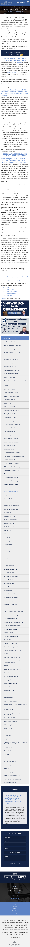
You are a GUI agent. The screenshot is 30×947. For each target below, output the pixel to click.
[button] (28, 3)
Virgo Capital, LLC (8, 768)
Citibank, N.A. (7, 403)
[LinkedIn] (18, 899)
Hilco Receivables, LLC (9, 488)
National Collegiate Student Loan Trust (13, 622)
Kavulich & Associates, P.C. (10, 519)
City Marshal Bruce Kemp (8, 289)
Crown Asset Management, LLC (12, 421)
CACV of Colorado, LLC (9, 389)
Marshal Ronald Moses (9, 586)
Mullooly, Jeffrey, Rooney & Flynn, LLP (13, 611)
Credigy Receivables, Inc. (10, 414)
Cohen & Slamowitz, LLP (10, 406)
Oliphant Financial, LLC (9, 632)
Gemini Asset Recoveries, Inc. (11, 470)
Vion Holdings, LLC (8, 765)
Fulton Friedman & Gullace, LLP (12, 463)
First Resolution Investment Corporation (14, 456)
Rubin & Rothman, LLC (9, 697)
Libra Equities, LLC (8, 544)
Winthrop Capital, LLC (9, 772)
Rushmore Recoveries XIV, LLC (13, 72)
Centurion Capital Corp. (10, 399)
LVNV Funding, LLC (9, 555)
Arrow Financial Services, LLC (11, 359)
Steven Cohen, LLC (8, 728)
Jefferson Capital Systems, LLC (11, 502)
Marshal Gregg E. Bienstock (11, 576)
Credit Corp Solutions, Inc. (10, 417)
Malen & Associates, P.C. (10, 565)
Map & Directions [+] (15, 892)
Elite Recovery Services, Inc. (11, 435)
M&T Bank (6, 558)
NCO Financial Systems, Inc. (11, 618)
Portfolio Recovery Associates (11, 654)
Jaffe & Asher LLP (8, 498)
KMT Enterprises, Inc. (9, 534)
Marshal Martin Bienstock (10, 579)
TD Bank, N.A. (7, 735)
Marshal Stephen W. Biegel (10, 594)
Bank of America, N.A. (9, 377)
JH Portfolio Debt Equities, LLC (11, 505)
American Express (8, 356)
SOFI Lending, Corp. (9, 725)
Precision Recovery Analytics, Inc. (12, 657)
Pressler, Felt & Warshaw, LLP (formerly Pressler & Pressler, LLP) (14, 661)
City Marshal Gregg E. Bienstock (10, 291)
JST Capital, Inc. (8, 512)
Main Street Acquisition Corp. (11, 562)
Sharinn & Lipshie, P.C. (9, 717)
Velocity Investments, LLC (10, 761)
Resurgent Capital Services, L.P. (11, 683)
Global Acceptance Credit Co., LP (12, 473)
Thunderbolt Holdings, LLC (10, 747)
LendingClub (7, 537)
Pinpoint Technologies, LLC (10, 647)
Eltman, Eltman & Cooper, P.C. (11, 438)
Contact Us (15, 908)
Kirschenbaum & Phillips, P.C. (11, 526)
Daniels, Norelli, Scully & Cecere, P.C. (13, 428)
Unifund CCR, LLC (8, 754)
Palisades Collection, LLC (10, 639)
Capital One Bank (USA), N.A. (11, 392)
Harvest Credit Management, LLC (12, 484)
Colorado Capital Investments (11, 410)
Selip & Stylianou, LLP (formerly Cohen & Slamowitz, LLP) (14, 713)
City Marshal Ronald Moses (9, 287)
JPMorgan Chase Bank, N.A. (11, 509)
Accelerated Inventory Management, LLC (14, 349)
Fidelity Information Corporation (12, 452)
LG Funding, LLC (8, 541)
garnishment (19, 62)
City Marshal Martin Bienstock (9, 293)
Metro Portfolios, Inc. (9, 590)
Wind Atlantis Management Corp (12, 775)
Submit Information (15, 863)
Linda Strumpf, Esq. (9, 548)
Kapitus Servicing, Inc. (9, 516)
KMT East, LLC (7, 530)
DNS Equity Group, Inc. (9, 431)
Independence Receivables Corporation (14, 495)
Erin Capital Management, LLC (11, 442)
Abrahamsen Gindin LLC (10, 342)
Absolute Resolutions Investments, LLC (13, 345)
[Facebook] (11, 899)
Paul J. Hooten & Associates (11, 636)
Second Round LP (8, 709)
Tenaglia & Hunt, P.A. (9, 739)
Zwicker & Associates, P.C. (10, 782)
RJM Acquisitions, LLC (9, 694)
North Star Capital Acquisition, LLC (12, 625)
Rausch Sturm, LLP (8, 673)
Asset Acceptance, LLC (9, 363)
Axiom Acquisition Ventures (11, 373)
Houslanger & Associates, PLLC (11, 491)
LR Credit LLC (7, 551)
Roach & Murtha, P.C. (9, 690)
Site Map (15, 913)
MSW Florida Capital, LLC (10, 608)
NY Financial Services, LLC (10, 629)
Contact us (3, 298)
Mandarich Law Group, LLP (11, 569)
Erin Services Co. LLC (9, 449)
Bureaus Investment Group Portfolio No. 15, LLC (15, 381)
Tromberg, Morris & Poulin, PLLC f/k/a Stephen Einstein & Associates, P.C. (15, 743)
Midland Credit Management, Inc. (12, 597)
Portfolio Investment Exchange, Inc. (13, 650)
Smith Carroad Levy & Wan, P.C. (12, 721)
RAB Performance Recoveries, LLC (12, 669)
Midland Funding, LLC (9, 601)
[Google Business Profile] (16, 899)
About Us (15, 906)
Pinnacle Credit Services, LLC (11, 643)
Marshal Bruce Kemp (9, 572)
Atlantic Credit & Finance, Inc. (11, 370)
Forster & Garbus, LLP (9, 459)
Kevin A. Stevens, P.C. (9, 523)
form (17, 48)
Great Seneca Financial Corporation (13, 481)
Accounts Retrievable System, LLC (12, 352)
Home (15, 904)
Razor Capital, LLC (8, 680)
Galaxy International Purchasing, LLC (13, 466)
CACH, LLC (6, 385)
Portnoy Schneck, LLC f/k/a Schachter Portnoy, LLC (15, 705)
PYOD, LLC (6, 665)
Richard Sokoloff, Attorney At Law (12, 687)
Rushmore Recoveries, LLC (10, 701)
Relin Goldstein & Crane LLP (11, 676)
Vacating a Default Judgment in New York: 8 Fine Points (15, 280)
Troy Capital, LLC (8, 751)
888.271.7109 (21, 3)
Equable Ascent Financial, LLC (11, 445)
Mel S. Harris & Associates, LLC (11, 604)
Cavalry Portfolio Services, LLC (11, 396)
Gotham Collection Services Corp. (12, 477)
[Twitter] (14, 899)
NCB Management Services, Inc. (12, 615)
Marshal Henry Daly (9, 583)
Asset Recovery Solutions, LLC (11, 366)
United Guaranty (8, 758)
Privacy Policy (15, 911)
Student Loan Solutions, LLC (11, 732)
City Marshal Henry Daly (8, 295)
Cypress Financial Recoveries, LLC (12, 424)
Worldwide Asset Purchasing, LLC (12, 779)
